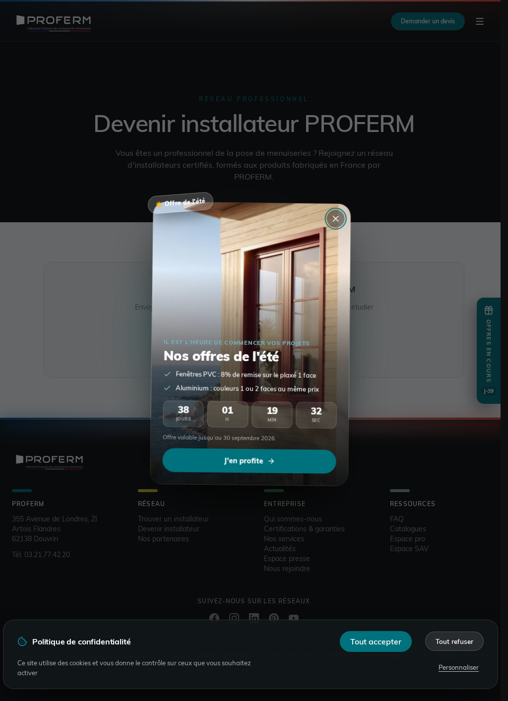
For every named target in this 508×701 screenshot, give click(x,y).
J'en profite (242, 459)
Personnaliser (459, 667)
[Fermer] (336, 218)
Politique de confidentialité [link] (81, 641)
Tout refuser (454, 641)
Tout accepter (375, 641)
